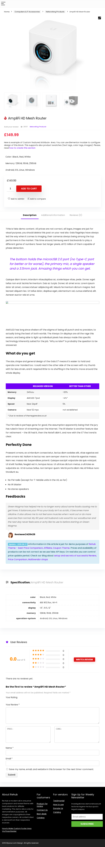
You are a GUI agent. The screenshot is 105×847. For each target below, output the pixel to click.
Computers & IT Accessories (27, 11)
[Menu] (3, 3)
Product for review (42, 805)
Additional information (53, 215)
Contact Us (42, 810)
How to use (58, 804)
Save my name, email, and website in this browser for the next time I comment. (51, 769)
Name (9, 747)
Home (7, 11)
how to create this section (22, 148)
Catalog (40, 817)
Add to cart (29, 188)
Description (30, 215)
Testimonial (58, 800)
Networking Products (55, 11)
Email (9, 758)
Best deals (41, 813)
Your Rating (11, 697)
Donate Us (58, 808)
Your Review (13, 704)
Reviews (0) (76, 215)
